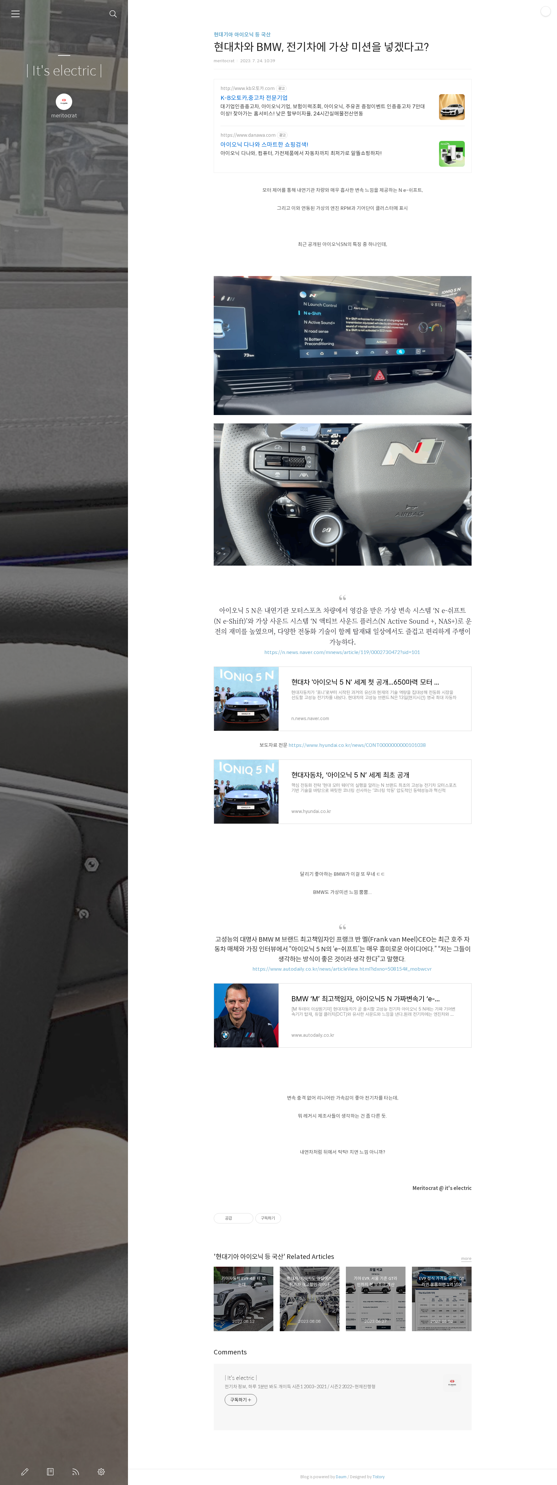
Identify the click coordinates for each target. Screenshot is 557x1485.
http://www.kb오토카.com (247, 88)
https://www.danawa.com (248, 135)
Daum (341, 1476)
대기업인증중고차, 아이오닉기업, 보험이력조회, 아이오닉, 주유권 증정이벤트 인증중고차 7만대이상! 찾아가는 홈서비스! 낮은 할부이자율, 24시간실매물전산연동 (322, 110)
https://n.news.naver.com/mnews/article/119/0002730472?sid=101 (342, 652)
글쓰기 (26, 1471)
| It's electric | (64, 71)
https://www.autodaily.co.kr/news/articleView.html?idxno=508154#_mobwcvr (342, 969)
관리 (102, 1471)
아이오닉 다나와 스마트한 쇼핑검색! (264, 144)
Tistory (379, 1476)
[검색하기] (113, 14)
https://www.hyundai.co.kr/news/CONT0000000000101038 (357, 745)
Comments (230, 1352)
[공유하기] (238, 1218)
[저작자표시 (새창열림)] (284, 1218)
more (466, 1258)
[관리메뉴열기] (546, 11)
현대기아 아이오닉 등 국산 (242, 34)
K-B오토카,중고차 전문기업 (254, 98)
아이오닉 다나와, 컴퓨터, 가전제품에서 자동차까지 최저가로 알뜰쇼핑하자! (301, 153)
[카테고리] (15, 14)
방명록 (51, 1471)
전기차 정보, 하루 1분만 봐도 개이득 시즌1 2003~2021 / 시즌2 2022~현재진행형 (300, 1387)
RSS (77, 1471)
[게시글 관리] (246, 1218)
